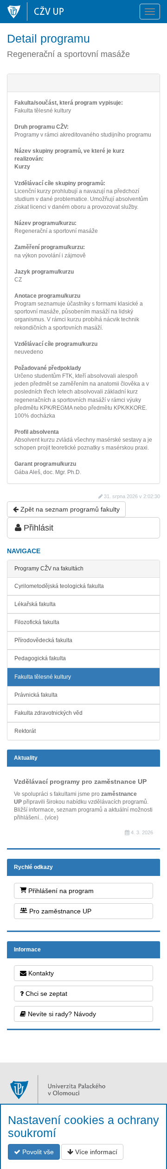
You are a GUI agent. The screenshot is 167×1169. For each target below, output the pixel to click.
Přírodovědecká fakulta (43, 640)
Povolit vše (37, 1152)
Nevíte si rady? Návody (61, 1014)
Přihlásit (37, 527)
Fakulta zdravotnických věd (48, 713)
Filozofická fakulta (36, 622)
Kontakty (40, 973)
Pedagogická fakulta (40, 658)
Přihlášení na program (60, 890)
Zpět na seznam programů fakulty (69, 509)
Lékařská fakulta (35, 604)
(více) (51, 817)
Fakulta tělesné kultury (42, 677)
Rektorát (25, 731)
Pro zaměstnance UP (59, 911)
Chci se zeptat (45, 993)
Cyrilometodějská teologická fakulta (59, 586)
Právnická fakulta (36, 695)
